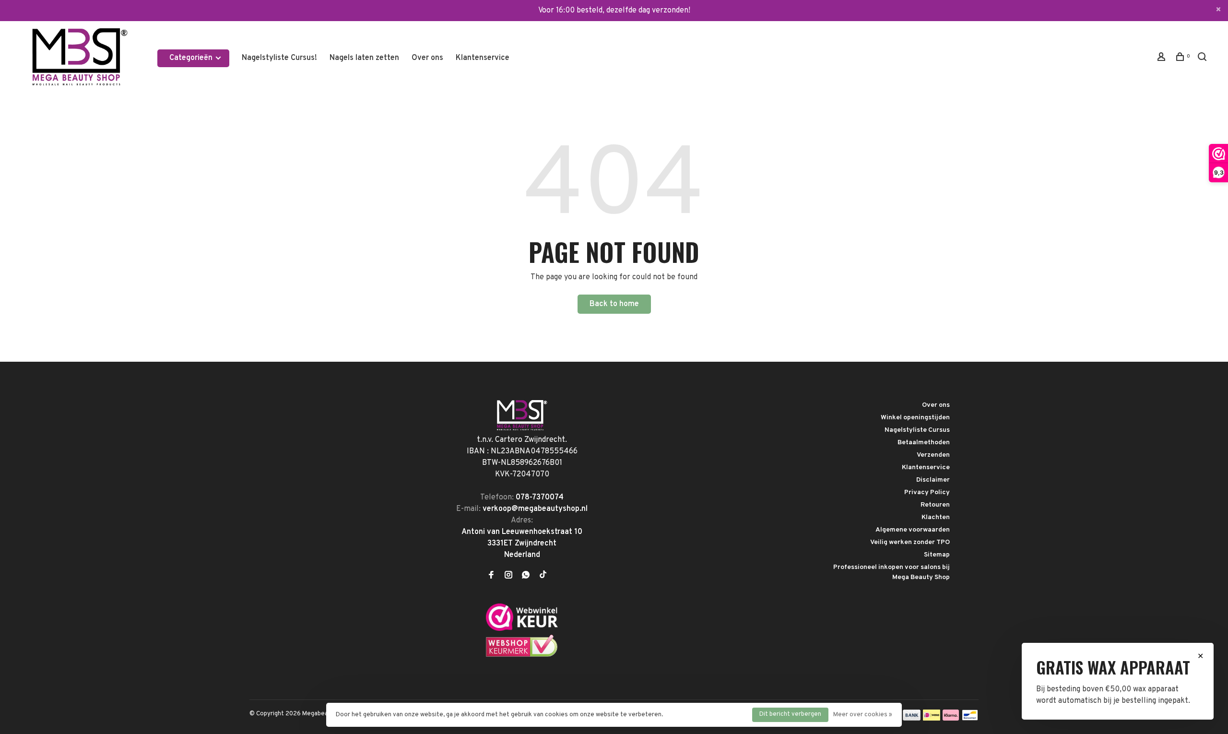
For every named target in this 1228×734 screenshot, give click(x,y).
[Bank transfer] (912, 718)
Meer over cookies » (862, 715)
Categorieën (191, 58)
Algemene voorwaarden (912, 530)
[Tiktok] (543, 576)
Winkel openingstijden (915, 418)
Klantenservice (482, 58)
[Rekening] (1162, 59)
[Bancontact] (970, 718)
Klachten (935, 517)
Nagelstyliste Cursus (917, 430)
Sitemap (937, 555)
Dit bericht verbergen (790, 714)
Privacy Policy (927, 492)
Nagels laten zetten (364, 58)
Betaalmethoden (923, 442)
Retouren (935, 505)
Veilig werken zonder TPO (910, 542)
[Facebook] (491, 576)
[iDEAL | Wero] (931, 718)
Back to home (614, 304)
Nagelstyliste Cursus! (279, 58)
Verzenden (933, 455)
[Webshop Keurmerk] (522, 655)
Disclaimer (933, 480)
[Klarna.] (951, 718)
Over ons (427, 58)
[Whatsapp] (526, 576)
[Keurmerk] (522, 629)
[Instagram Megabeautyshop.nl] (508, 576)
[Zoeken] (1203, 59)
